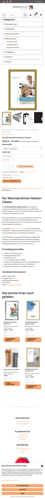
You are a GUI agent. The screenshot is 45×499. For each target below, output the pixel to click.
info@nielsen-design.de (13, 285)
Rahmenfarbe (7, 144)
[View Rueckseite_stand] (38, 118)
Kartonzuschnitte (12, 34)
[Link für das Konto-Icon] (30, 15)
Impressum (22, 450)
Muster (8, 62)
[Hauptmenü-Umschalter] (4, 15)
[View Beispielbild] (6, 118)
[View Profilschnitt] (27, 118)
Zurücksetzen (6, 160)
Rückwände (9, 29)
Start (3, 129)
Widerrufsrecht (22, 435)
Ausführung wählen (10, 339)
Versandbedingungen (22, 424)
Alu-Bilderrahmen (11, 42)
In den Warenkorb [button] (10, 383)
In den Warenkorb (25, 166)
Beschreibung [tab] (6, 190)
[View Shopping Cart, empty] (35, 15)
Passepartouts (11, 24)
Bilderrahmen (10, 39)
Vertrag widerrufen (22, 437)
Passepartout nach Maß (18, 228)
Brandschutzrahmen (12, 47)
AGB (22, 453)
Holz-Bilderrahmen (12, 45)
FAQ (22, 426)
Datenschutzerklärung (22, 448)
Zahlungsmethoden (22, 421)
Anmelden (38, 1)
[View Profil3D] (17, 118)
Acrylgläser (9, 52)
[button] (41, 15)
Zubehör (8, 57)
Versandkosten (15, 175)
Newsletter (22, 439)
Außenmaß (6, 152)
